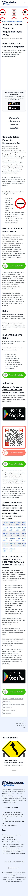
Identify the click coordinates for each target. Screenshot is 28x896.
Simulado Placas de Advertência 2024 (21, 724)
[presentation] (14, 749)
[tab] (12, 770)
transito (22, 854)
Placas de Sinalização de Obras (13, 844)
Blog (9, 861)
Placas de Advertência (9, 839)
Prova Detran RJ (13, 846)
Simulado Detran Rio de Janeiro (8, 849)
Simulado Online (7, 713)
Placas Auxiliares (7, 837)
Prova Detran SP (20, 846)
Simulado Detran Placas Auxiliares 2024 (12, 814)
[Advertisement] (14, 74)
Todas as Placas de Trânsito (9, 825)
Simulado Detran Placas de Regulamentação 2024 (13, 822)
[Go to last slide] (4, 755)
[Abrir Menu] (24, 3)
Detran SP (14, 835)
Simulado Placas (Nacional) (15, 21)
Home (5, 861)
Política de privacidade (18, 861)
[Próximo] (24, 755)
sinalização (15, 854)
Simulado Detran (7, 707)
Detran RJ (9, 835)
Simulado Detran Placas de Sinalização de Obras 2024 (13, 818)
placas (18, 835)
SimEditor (6, 38)
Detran (4, 21)
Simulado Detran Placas (9, 710)
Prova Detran (6, 701)
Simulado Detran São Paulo (16, 851)
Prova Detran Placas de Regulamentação (13, 704)
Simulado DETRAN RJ (19, 849)
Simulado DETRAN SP (6, 851)
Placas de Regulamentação (16, 698)
